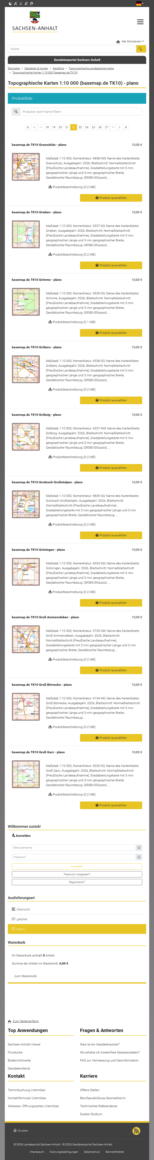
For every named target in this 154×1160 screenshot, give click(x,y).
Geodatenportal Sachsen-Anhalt (77, 60)
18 (47, 127)
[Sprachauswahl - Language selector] (140, 3)
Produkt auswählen (113, 198)
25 (93, 127)
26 (100, 127)
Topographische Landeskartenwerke (91, 68)
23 (80, 127)
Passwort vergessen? (77, 874)
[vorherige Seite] (34, 127)
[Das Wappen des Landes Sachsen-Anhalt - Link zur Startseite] (59, 21)
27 (106, 127)
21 (67, 127)
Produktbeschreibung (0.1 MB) (73, 322)
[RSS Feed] (136, 1130)
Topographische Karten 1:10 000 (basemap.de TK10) (45, 72)
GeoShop (58, 68)
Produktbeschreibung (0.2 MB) (73, 187)
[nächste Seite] (119, 127)
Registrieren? (77, 882)
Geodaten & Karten (36, 68)
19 (53, 127)
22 (73, 127)
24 (86, 127)
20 (60, 127)
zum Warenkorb (25, 976)
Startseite (14, 68)
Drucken (21, 1130)
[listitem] (77, 909)
